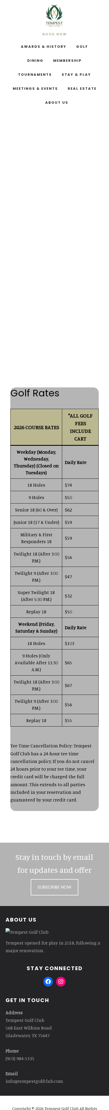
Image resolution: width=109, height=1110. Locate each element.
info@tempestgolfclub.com (34, 1081)
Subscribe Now (54, 887)
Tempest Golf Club (55, 16)
